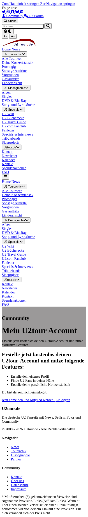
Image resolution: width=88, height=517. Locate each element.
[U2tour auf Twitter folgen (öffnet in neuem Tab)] (4, 12)
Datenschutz (19, 485)
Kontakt (16, 477)
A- (5, 36)
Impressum (18, 489)
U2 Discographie (14, 88)
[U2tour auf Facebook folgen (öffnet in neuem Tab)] (13, 12)
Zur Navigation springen (57, 4)
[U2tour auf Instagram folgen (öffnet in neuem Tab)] (8, 12)
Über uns (17, 481)
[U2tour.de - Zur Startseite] (18, 45)
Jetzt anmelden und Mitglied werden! (28, 400)
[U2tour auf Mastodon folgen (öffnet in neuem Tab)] (21, 12)
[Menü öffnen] (5, 176)
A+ (13, 36)
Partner (16, 459)
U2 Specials (11, 109)
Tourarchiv (18, 451)
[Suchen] (48, 26)
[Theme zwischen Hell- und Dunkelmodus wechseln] (8, 31)
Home (6, 49)
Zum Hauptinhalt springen (21, 4)
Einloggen (63, 400)
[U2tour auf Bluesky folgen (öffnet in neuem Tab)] (17, 12)
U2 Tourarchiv (13, 54)
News (16, 49)
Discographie (20, 455)
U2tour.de (10, 147)
